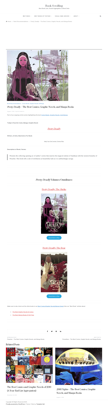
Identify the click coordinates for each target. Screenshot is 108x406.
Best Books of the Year (42, 16)
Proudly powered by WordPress (15, 404)
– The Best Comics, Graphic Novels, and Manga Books (25, 339)
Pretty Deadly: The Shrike (54, 189)
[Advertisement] (54, 37)
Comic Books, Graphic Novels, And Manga (54, 115)
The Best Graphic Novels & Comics (22, 312)
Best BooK (26, 16)
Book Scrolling (54, 6)
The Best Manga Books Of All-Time (23, 315)
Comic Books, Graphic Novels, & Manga (33, 103)
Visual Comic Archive (62, 16)
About (76, 16)
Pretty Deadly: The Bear (54, 248)
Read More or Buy (54, 238)
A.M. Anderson (20, 111)
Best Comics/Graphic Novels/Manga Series (51, 306)
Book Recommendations (14, 103)
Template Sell (40, 404)
